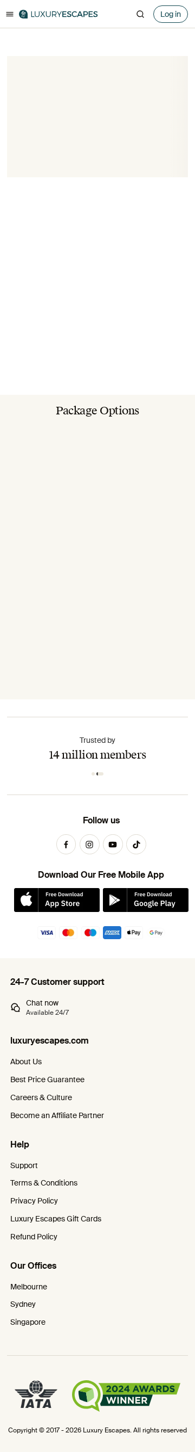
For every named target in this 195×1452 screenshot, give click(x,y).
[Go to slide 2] (100, 774)
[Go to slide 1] (93, 774)
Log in (170, 14)
